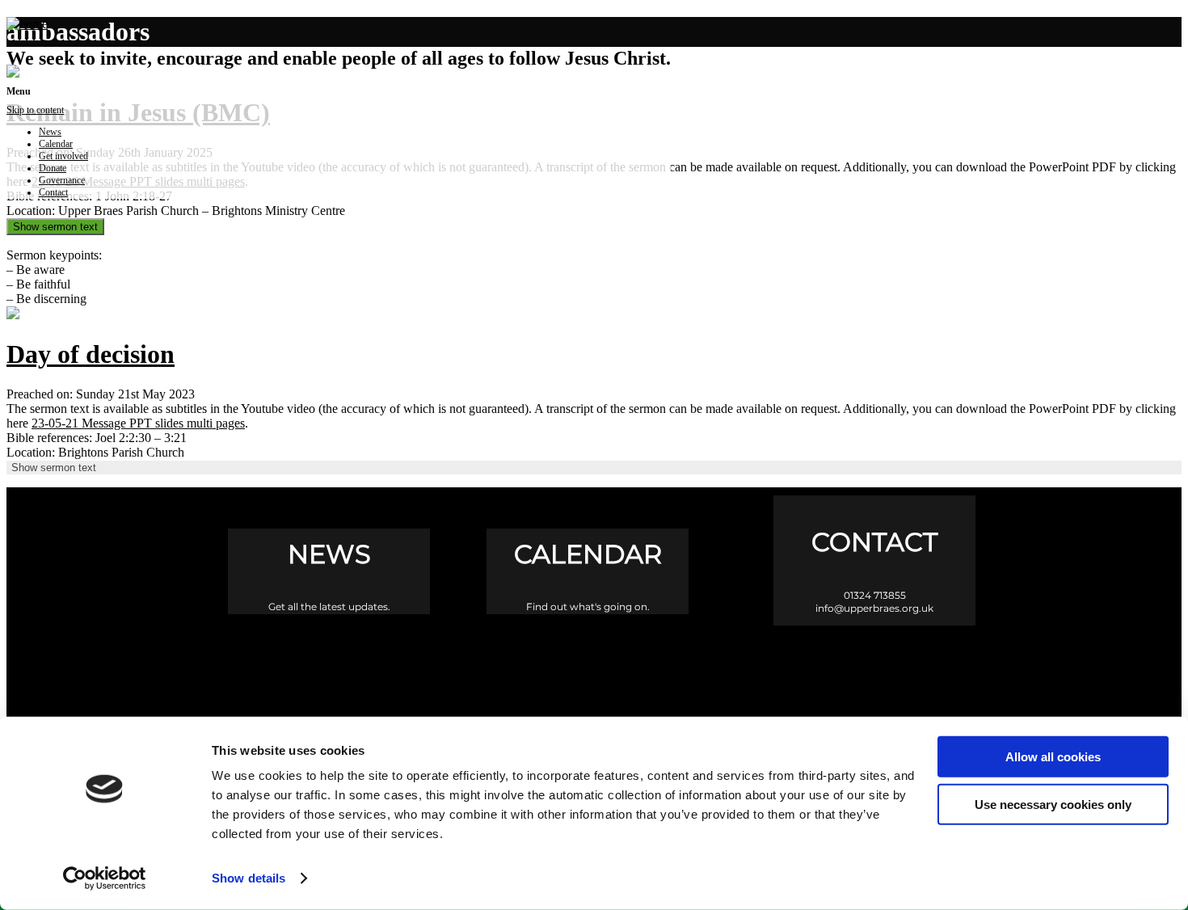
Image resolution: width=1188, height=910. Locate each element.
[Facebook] (526, 663)
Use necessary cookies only (1053, 804)
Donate (52, 168)
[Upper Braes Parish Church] (27, 24)
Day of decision (90, 354)
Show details (248, 878)
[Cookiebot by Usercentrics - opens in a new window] (104, 878)
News (50, 131)
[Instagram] (594, 663)
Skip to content (35, 110)
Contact (53, 192)
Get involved (63, 156)
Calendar (56, 144)
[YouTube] (663, 663)
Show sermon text (55, 227)
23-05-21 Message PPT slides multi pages (138, 423)
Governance (62, 180)
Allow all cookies (1053, 757)
